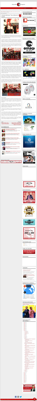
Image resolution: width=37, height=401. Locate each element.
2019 (24, 329)
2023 (24, 325)
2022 (24, 326)
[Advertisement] (29, 173)
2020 (24, 328)
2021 (24, 327)
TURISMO (22, 9)
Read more (15, 139)
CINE (25, 9)
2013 (24, 376)
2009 (24, 380)
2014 (24, 375)
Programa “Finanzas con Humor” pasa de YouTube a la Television (28, 304)
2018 (24, 330)
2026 (24, 322)
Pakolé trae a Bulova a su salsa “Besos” (29, 361)
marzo (25, 369)
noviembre (26, 332)
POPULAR (4, 9)
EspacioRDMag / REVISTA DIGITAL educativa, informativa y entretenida (14, 399)
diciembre (26, 331)
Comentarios (25, 245)
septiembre (26, 333)
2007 (24, 382)
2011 (24, 378)
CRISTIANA (15, 9)
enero (25, 371)
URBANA (8, 9)
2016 (24, 373)
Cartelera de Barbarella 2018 (28, 342)
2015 (24, 374)
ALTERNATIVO (11, 9)
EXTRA (1, 9)
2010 (24, 379)
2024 (24, 324)
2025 (24, 323)
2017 (24, 372)
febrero (26, 370)
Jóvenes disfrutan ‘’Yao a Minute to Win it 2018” (10, 16)
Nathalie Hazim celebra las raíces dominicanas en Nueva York (31, 275)
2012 (24, 377)
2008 (24, 381)
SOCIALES (19, 9)
